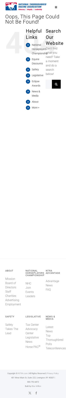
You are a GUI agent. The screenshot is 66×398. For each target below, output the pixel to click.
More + (35, 107)
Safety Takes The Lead (11, 329)
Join (28, 287)
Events (30, 292)
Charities (10, 296)
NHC (28, 283)
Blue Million (36, 386)
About (35, 101)
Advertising (12, 300)
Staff (8, 291)
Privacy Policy (53, 373)
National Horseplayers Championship (40, 49)
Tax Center (32, 324)
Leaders (30, 296)
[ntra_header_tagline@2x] (26, 3)
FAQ (48, 289)
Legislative (37, 75)
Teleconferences (56, 348)
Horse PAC (33, 347)
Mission (10, 279)
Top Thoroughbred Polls (54, 340)
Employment (13, 304)
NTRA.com (23, 373)
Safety (35, 69)
